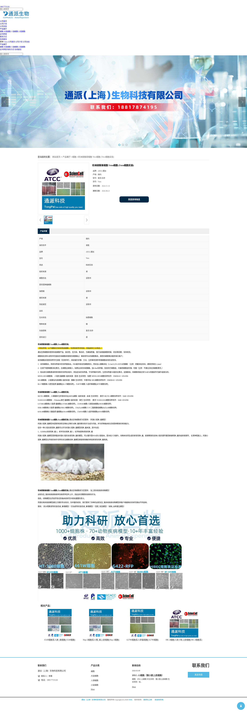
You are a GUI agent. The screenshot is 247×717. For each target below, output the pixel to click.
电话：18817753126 (49, 680)
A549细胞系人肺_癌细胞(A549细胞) (59, 640)
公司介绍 (18, 42)
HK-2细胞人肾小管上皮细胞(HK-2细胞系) (184, 640)
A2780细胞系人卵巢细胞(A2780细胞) (142, 640)
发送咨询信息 (134, 199)
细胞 (1, 32)
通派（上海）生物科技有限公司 (93, 700)
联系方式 (10, 50)
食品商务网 (159, 700)
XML (131, 700)
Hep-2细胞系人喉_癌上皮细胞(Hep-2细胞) (101, 640)
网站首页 (56, 157)
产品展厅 (3, 44)
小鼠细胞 (21, 32)
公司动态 (26, 42)
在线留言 (18, 50)
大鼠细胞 (7, 32)
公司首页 (11, 42)
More (93, 689)
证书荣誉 (3, 50)
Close (6, 42)
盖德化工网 (147, 700)
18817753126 (4, 7)
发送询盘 (199, 675)
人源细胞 (14, 32)
